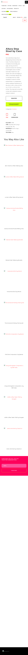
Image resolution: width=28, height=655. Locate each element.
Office (20, 5)
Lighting (4, 8)
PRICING (20, 17)
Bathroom (14, 5)
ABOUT (14, 17)
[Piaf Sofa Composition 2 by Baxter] (14, 332)
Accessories (10, 8)
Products (16, 8)
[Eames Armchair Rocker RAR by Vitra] (14, 206)
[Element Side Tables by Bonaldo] (14, 238)
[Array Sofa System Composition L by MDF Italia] (14, 364)
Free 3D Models (13, 11)
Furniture (4, 5)
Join (25, 20)
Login (25, 17)
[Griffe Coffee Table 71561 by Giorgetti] (14, 395)
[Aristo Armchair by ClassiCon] (14, 427)
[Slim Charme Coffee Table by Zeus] (14, 143)
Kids (24, 5)
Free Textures (5, 14)
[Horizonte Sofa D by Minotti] (14, 269)
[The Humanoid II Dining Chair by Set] (14, 301)
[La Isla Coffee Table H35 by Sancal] (14, 175)
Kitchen (9, 5)
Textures (4, 11)
